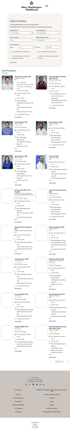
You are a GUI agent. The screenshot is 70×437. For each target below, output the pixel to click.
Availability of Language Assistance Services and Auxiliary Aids (51, 390)
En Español (18, 411)
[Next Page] (67, 361)
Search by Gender (14, 37)
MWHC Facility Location (42, 37)
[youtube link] (37, 384)
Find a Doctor (18, 389)
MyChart (18, 394)
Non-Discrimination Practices (52, 394)
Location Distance (14, 44)
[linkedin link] (44, 384)
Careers (52, 401)
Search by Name (14, 30)
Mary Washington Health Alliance (52, 411)
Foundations (18, 401)
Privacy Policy (35, 427)
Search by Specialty (41, 30)
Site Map (35, 424)
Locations (51, 398)
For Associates (18, 408)
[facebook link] (30, 384)
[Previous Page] (51, 361)
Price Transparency (18, 398)
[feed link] (26, 384)
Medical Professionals (18, 405)
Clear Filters (13, 62)
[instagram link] (40, 384)
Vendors (51, 405)
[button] (46, 6)
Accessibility (35, 426)
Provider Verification (51, 408)
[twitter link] (33, 384)
